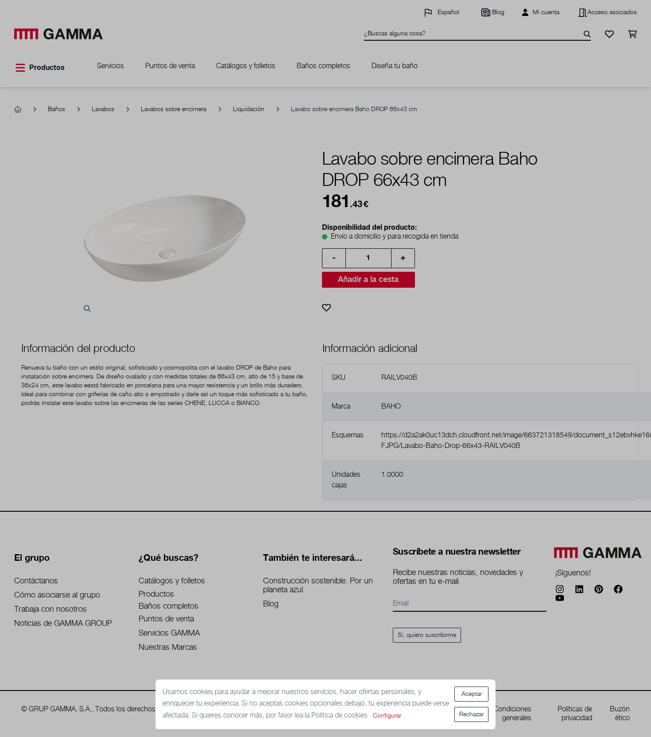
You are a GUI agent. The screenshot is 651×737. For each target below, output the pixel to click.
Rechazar (471, 714)
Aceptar (471, 694)
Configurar (387, 716)
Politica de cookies (340, 715)
